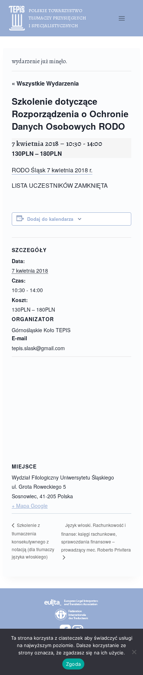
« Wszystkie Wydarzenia (45, 83)
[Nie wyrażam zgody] (134, 652)
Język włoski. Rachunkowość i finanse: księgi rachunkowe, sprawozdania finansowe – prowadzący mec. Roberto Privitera (96, 537)
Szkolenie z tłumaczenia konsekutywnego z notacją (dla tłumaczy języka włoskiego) (33, 541)
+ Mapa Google (30, 505)
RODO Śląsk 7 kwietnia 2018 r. (52, 170)
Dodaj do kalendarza (50, 219)
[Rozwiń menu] (121, 18)
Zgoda (73, 664)
